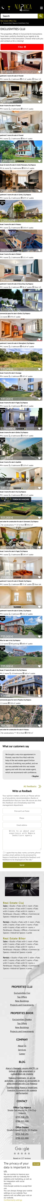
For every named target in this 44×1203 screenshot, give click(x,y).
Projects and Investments (22, 1004)
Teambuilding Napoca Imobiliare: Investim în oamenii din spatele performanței (22, 1090)
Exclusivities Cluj (22, 993)
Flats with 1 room (25, 906)
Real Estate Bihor (14, 938)
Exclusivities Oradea (22, 1019)
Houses (17, 914)
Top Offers (22, 997)
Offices (25, 914)
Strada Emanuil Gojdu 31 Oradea (22, 1130)
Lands (29, 916)
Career (22, 1053)
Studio (13, 906)
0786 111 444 (22, 1121)
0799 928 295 (22, 1117)
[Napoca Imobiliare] (23, 8)
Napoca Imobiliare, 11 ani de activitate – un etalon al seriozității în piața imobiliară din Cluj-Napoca (22, 1080)
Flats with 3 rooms (24, 908)
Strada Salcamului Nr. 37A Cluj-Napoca (22, 1111)
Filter (21, 47)
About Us (22, 1045)
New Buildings (22, 1001)
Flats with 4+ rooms (25, 911)
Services (22, 1049)
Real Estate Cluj (13, 902)
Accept (36, 1164)
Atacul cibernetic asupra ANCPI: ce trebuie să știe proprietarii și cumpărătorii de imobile (22, 1071)
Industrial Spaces (18, 916)
